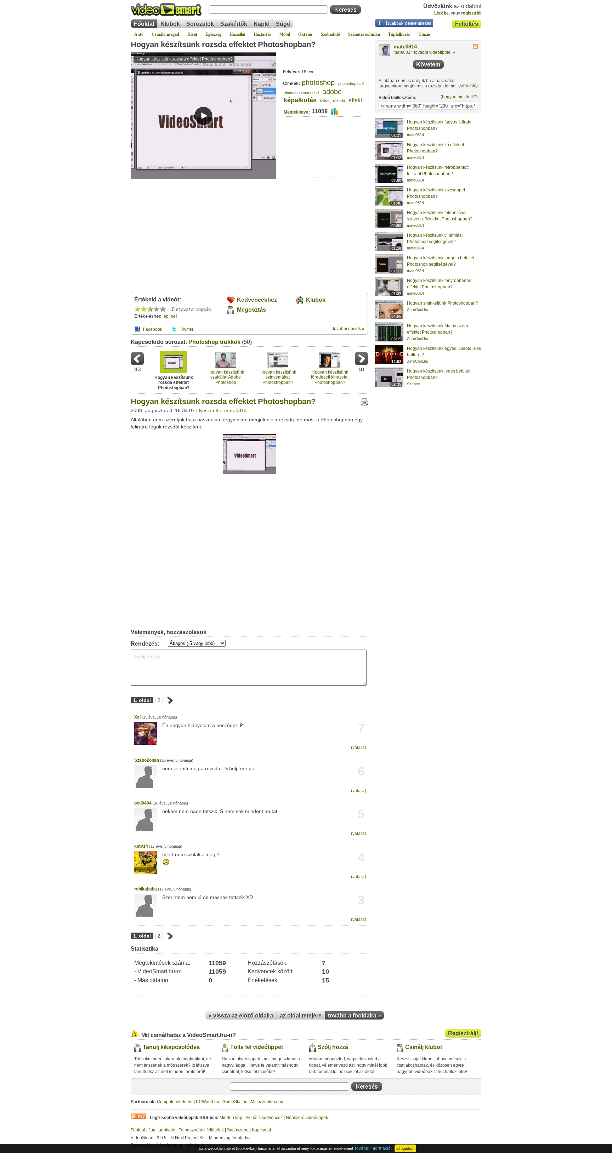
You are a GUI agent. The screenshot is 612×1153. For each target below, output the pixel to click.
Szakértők (233, 24)
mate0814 (405, 46)
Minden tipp (231, 1117)
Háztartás (262, 34)
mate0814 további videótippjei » (424, 52)
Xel (137, 717)
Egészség (213, 34)
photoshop (318, 82)
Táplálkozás (399, 34)
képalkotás (300, 100)
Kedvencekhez (257, 300)
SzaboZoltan (146, 760)
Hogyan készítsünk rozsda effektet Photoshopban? (223, 44)
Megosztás (251, 310)
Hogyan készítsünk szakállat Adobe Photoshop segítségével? (226, 377)
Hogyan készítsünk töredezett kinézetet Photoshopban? (329, 377)
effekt (355, 100)
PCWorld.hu (207, 1101)
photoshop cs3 (351, 83)
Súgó (283, 24)
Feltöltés (466, 24)
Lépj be (441, 13)
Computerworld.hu (175, 1101)
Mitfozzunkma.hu (267, 1101)
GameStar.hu (235, 1101)
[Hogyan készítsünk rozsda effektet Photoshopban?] (249, 472)
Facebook (152, 329)
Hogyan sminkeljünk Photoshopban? (442, 303)
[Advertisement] (326, 156)
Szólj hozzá (333, 1047)
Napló (262, 24)
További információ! (373, 1148)
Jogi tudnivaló (161, 1130)
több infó (468, 85)
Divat (192, 34)
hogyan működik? (459, 96)
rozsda (339, 101)
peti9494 (143, 803)
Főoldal (144, 24)
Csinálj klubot (423, 1047)
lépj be (169, 316)
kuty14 (141, 846)
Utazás (424, 34)
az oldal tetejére (301, 1016)
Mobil (284, 34)
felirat (324, 101)
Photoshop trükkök (214, 342)
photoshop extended (301, 93)
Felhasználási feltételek (201, 1130)
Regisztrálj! (463, 1033)
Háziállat (237, 34)
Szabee (413, 384)
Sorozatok (200, 24)
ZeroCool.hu (417, 309)
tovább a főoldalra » (354, 1016)
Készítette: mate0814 (223, 410)
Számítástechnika (364, 34)
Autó (138, 34)
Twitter (187, 329)
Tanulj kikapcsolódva (171, 1047)
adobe (332, 92)
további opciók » (348, 328)
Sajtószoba (238, 1130)
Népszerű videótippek (307, 1117)
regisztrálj (471, 13)
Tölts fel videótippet (256, 1047)
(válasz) (358, 747)
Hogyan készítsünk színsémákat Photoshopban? (278, 377)
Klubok (170, 24)
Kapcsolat (261, 1130)
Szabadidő (330, 34)
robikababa (145, 889)
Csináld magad (165, 34)
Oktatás (305, 34)
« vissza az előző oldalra (241, 1016)
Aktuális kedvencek (264, 1117)
